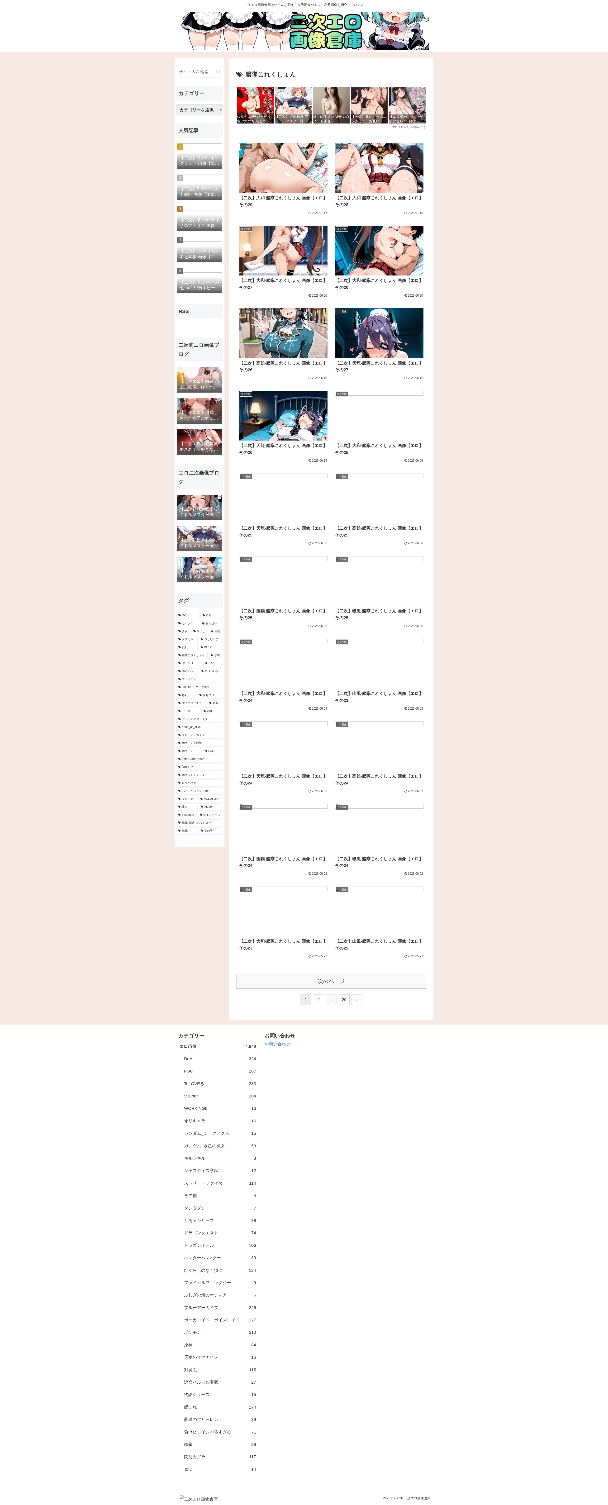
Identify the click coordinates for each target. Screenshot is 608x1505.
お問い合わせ (277, 1044)
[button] (218, 72)
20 (344, 1000)
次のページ (331, 981)
